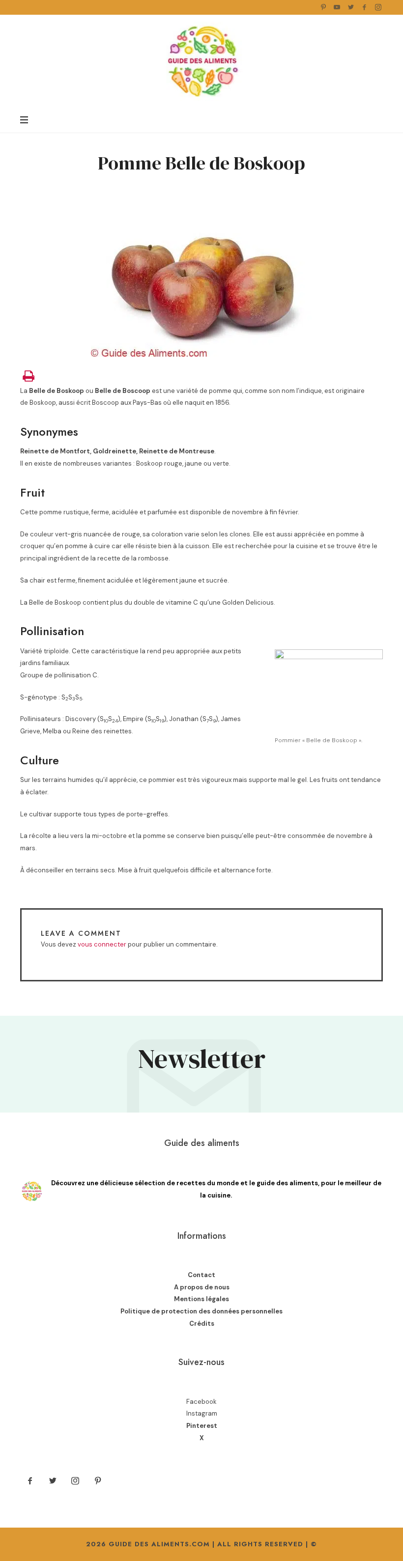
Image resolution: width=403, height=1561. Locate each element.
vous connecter (102, 944)
